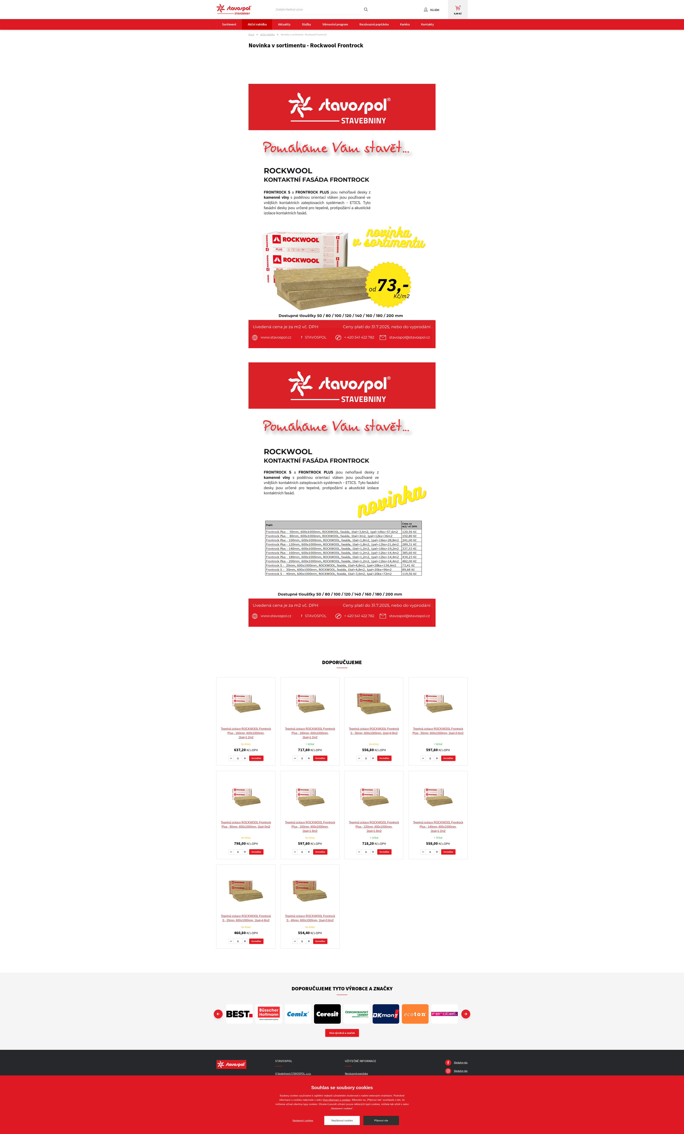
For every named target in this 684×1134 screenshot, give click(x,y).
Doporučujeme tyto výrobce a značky (342, 988)
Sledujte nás (461, 1062)
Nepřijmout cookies (342, 1120)
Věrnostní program (335, 24)
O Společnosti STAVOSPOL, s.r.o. (293, 1073)
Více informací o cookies (336, 1099)
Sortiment (229, 24)
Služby (306, 24)
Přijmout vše (381, 1120)
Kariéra (405, 24)
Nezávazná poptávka (374, 24)
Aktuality (284, 24)
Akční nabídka (257, 24)
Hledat (366, 9)
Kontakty (427, 24)
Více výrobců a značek (342, 1033)
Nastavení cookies (302, 1120)
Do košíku (256, 758)
